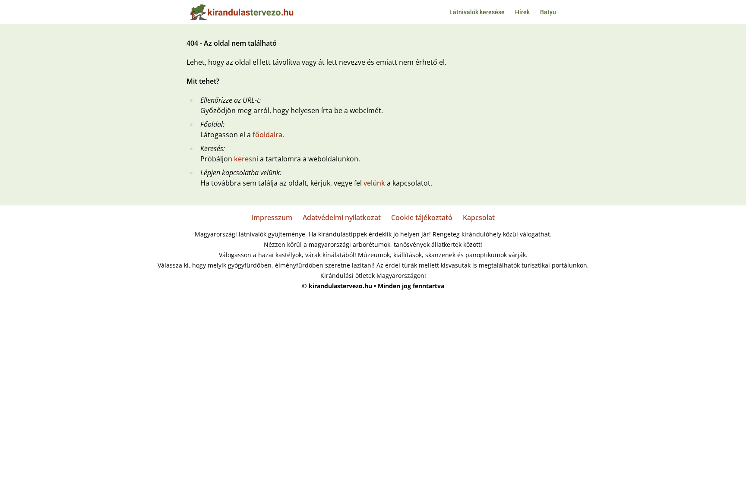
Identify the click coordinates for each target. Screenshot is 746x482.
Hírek (522, 12)
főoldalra (267, 134)
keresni (246, 159)
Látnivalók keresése (477, 12)
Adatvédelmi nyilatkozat (342, 217)
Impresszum (271, 217)
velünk (374, 183)
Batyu (548, 12)
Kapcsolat (479, 217)
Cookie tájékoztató (421, 217)
